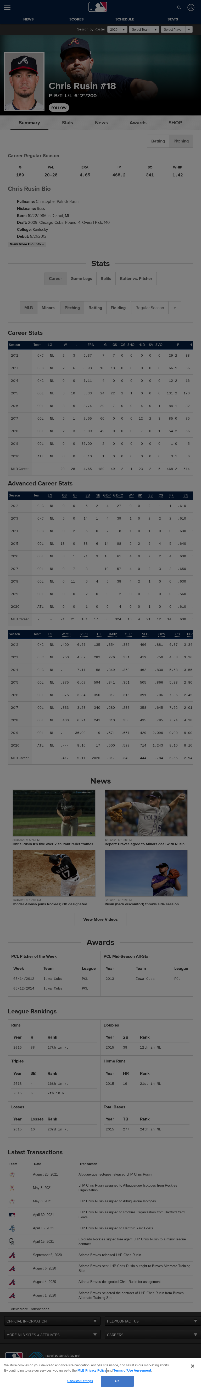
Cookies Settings (80, 1381)
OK (117, 1381)
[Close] (192, 1366)
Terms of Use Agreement (132, 1370)
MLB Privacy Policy (91, 1370)
